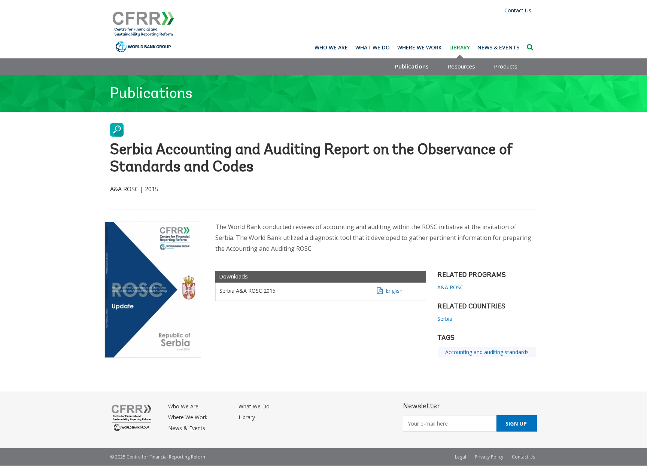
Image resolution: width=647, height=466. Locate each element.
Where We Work (419, 47)
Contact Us (517, 10)
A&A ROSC (450, 287)
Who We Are (331, 47)
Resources (461, 66)
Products (505, 66)
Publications (412, 66)
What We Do (372, 47)
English (394, 290)
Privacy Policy (489, 457)
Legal (460, 457)
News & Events (498, 47)
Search (530, 47)
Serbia (444, 318)
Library (459, 47)
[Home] (143, 32)
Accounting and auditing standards (487, 352)
